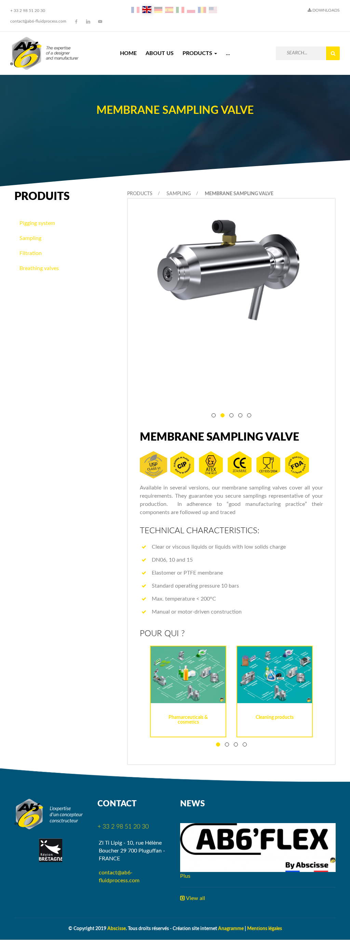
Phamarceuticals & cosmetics (188, 720)
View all (195, 898)
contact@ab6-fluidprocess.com (38, 21)
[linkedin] (88, 21)
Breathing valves (39, 268)
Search (333, 53)
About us (160, 53)
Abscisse (116, 928)
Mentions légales (264, 928)
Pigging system (37, 223)
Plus (185, 876)
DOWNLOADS (325, 10)
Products (198, 53)
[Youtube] (100, 21)
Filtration (30, 253)
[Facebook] (76, 21)
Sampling (178, 193)
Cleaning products (275, 717)
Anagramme (231, 928)
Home (128, 53)
